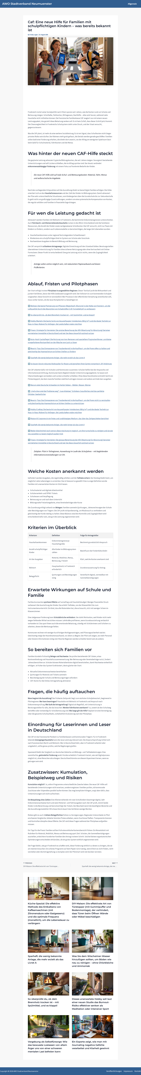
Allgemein (132, 4)
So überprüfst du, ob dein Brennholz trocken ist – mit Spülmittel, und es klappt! (63, 315)
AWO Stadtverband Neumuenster (27, 3)
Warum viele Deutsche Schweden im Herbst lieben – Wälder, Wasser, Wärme (61, 385)
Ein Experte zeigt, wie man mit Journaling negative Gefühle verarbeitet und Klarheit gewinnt (90, 1045)
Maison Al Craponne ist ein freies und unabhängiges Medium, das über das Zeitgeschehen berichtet (70, 418)
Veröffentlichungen (114, 1071)
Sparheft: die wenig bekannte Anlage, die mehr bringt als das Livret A (57, 424)
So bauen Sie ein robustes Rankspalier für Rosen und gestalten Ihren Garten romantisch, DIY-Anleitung (71, 364)
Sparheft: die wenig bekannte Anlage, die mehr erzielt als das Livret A (58, 358)
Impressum (128, 1071)
